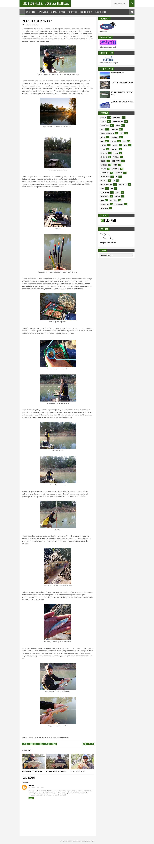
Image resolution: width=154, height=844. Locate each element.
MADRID (54, 744)
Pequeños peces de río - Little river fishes (122, 93)
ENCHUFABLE (114, 149)
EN (114, 181)
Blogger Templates (87, 841)
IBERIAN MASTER (116, 161)
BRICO (102, 200)
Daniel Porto (30, 12)
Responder (31, 798)
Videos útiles (72, 12)
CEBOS (125, 145)
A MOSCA (103, 149)
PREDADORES (115, 137)
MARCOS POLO (113, 200)
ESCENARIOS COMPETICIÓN (107, 133)
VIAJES (102, 141)
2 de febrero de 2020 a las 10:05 (36, 787)
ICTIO (124, 141)
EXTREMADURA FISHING (106, 185)
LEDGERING (103, 145)
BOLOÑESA (117, 196)
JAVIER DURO (115, 169)
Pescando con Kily (86, 12)
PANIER (115, 165)
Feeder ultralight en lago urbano (32, 771)
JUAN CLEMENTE (123, 185)
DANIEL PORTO (33, 744)
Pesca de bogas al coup (78, 771)
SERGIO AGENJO (119, 204)
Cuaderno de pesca (101, 12)
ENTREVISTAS (104, 153)
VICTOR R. (113, 141)
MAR (112, 188)
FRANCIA (116, 153)
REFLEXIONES (115, 129)
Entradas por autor (58, 12)
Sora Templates (73, 841)
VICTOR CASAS (104, 208)
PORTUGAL (115, 157)
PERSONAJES (104, 157)
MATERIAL (115, 145)
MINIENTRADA (119, 173)
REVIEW (118, 192)
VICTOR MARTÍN (105, 196)
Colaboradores (43, 12)
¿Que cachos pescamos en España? (122, 82)
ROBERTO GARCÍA (105, 177)
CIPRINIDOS (25, 744)
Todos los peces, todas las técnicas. (45, 3)
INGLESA (41, 744)
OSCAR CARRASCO (105, 192)
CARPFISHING (104, 181)
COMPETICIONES (105, 125)
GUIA (122, 133)
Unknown (31, 786)
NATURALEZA (104, 165)
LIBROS (102, 188)
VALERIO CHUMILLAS (118, 122)
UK (116, 177)
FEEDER (102, 129)
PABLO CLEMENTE (105, 204)
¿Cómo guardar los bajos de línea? (122, 102)
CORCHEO (103, 161)
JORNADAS (47, 744)
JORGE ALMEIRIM (105, 173)
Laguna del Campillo (117, 73)
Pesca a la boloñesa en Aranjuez (56, 771)
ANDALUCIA (103, 169)
